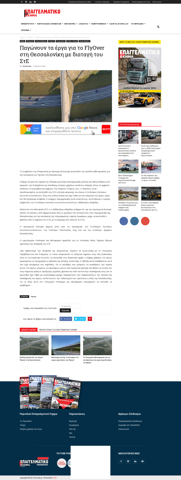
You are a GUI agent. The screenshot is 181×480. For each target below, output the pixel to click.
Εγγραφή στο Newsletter (129, 425)
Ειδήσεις (51, 41)
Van (70, 433)
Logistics (83, 24)
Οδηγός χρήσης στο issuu (141, 2)
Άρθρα (22, 41)
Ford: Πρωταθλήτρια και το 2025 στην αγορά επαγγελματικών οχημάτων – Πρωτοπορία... (150, 151)
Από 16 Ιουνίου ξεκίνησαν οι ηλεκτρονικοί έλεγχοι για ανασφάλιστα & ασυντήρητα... (127, 151)
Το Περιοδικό (137, 24)
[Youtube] (35, 1)
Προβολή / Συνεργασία (121, 2)
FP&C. (55, 478)
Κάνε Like (123, 218)
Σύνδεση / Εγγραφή (102, 2)
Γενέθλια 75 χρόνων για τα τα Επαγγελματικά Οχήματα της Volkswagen (128, 206)
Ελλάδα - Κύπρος (72, 41)
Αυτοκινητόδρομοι (41, 41)
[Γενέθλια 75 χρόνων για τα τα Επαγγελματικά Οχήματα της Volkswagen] (128, 194)
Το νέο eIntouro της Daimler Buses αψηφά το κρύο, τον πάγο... (150, 177)
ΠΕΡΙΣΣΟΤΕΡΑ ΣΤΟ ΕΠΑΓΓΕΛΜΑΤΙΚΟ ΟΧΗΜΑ (58, 330)
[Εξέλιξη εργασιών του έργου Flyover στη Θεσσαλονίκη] (34, 345)
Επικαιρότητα (27, 24)
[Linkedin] (30, 1)
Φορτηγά (73, 421)
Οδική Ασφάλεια (84, 41)
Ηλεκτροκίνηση (98, 24)
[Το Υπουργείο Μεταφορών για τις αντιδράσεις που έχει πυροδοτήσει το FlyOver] (97, 345)
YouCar (72, 437)
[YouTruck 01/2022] (65, 398)
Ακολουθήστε (135, 218)
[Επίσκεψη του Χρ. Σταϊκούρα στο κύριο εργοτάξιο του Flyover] (65, 345)
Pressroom (27, 66)
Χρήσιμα (25, 30)
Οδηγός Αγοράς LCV (118, 24)
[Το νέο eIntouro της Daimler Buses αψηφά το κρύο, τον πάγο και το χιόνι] (151, 166)
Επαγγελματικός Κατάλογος (130, 421)
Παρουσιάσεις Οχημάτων (49, 24)
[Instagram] (26, 1)
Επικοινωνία (157, 2)
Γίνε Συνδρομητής (146, 219)
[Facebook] (22, 1)
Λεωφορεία (74, 425)
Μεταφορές (70, 24)
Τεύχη (22, 425)
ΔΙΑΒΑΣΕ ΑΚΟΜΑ (28, 330)
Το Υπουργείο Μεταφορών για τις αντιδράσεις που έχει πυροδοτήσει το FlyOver (97, 360)
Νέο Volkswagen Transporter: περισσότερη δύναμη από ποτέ (126, 179)
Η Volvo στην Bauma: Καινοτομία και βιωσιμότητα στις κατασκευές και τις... (150, 206)
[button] (158, 27)
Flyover (33, 296)
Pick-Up (72, 429)
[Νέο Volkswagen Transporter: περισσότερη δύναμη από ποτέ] (128, 166)
